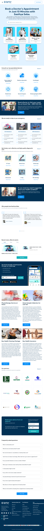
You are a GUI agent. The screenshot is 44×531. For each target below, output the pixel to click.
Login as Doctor (36, 505)
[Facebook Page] (2, 513)
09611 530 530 (5, 516)
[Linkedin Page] (4, 513)
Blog (12, 509)
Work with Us (35, 507)
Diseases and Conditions (16, 511)
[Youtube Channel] (6, 513)
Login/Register (38, 2)
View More (22, 257)
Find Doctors (24, 506)
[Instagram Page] (10, 513)
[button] (2, 2)
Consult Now (8, 83)
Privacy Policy (14, 513)
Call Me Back (33, 431)
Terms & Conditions (15, 515)
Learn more (5, 324)
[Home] (7, 2)
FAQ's (23, 504)
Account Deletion (36, 514)
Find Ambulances (25, 508)
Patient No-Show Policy (26, 513)
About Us (13, 504)
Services (13, 508)
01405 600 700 (5, 519)
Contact (13, 506)
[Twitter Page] (8, 513)
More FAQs (22, 493)
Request (21, 112)
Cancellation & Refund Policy (26, 516)
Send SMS (21, 277)
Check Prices (8, 165)
